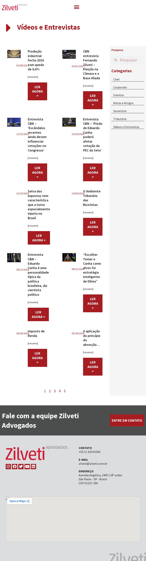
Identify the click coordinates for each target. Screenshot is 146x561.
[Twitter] (21, 466)
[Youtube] (27, 466)
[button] (76, 7)
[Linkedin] (33, 466)
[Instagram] (8, 466)
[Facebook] (14, 466)
